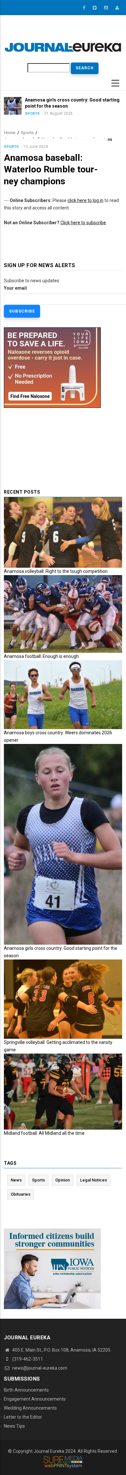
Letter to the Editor (23, 1417)
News (16, 1180)
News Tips (14, 1426)
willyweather (97, 32)
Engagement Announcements (35, 1399)
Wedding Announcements (30, 1408)
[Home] (63, 47)
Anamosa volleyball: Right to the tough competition (56, 571)
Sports (28, 113)
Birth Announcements (26, 1390)
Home (10, 132)
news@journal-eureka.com (39, 1368)
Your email (15, 288)
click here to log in (85, 200)
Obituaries (20, 1194)
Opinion (62, 1180)
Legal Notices (93, 1180)
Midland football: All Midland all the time (44, 1133)
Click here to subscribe (83, 222)
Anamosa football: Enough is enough (41, 656)
